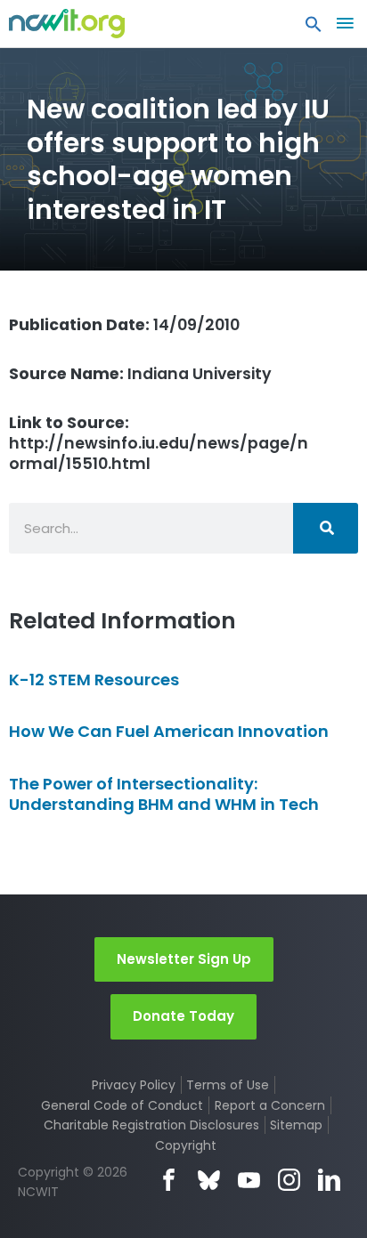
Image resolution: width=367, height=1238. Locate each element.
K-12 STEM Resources (94, 679)
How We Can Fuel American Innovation (169, 731)
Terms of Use (227, 1085)
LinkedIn (329, 1180)
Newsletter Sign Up (184, 959)
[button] (313, 28)
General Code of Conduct (122, 1105)
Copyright (185, 1145)
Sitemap (296, 1125)
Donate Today (183, 1016)
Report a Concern (270, 1105)
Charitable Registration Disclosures (151, 1125)
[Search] (325, 528)
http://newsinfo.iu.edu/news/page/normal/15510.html (158, 443)
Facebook (169, 1180)
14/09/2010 (124, 325)
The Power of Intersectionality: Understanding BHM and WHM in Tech (164, 794)
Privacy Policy (133, 1085)
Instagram (289, 1180)
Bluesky (209, 1180)
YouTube (249, 1180)
